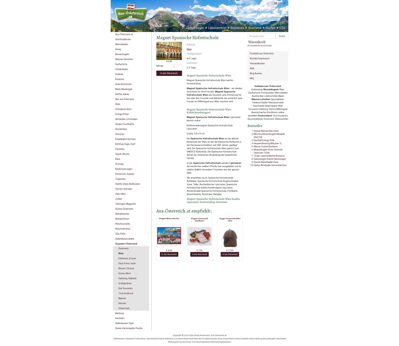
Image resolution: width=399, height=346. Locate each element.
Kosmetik (255, 28)
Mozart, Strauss (126, 268)
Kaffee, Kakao (122, 94)
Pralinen (119, 74)
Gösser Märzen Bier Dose (266, 131)
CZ (284, 3)
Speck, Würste (122, 154)
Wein (117, 104)
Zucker (118, 199)
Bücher (270, 28)
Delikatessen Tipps (124, 323)
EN (280, 3)
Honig (118, 49)
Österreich (123, 248)
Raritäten (120, 318)
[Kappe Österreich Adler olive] (230, 238)
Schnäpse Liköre (123, 109)
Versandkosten (257, 63)
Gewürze (119, 134)
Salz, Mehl (120, 194)
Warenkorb (257, 41)
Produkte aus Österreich (262, 53)
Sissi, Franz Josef (127, 263)
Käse (117, 159)
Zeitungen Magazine (125, 204)
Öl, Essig (119, 164)
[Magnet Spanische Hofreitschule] (169, 51)
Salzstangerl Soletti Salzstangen (270, 159)
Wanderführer (122, 219)
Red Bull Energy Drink (264, 140)
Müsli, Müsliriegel (123, 89)
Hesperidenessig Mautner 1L (268, 143)
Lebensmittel (217, 28)
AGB (252, 68)
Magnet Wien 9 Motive (169, 218)
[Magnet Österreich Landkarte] (199, 236)
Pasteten (119, 149)
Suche (282, 36)
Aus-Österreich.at (124, 34)
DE (275, 3)
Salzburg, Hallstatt (127, 278)
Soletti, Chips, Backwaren (127, 184)
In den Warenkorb (169, 73)
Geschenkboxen (123, 39)
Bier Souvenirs (125, 288)
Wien (120, 253)
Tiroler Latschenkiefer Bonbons (269, 156)
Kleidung (119, 313)
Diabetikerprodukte (124, 239)
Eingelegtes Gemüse (125, 139)
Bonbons (119, 79)
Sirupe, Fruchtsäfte (124, 124)
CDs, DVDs (120, 234)
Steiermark (124, 308)
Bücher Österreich (124, 209)
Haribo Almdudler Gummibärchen (270, 165)
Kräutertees (121, 129)
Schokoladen (121, 69)
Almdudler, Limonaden (126, 119)
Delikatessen (195, 28)
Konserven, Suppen (124, 174)
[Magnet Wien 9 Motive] (169, 235)
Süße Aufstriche (123, 84)
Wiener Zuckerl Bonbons (266, 146)
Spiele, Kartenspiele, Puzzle (128, 328)
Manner (122, 298)
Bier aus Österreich (124, 99)
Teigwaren (120, 179)
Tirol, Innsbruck (125, 293)
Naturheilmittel (122, 229)
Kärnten (122, 303)
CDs (282, 28)
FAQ (252, 78)
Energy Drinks (122, 114)
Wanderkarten (122, 214)
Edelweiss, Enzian (127, 258)
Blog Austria (256, 73)
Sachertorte (121, 64)
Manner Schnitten (124, 59)
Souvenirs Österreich (126, 244)
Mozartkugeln (122, 54)
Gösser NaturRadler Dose (266, 162)
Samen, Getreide (123, 189)
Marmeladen (121, 44)
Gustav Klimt (124, 273)
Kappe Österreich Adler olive (229, 219)
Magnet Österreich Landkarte (199, 219)
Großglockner (125, 283)
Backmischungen (123, 169)
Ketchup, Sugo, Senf (125, 144)
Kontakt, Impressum (260, 58)
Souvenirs (237, 28)
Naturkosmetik (122, 224)
